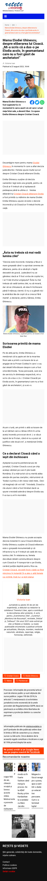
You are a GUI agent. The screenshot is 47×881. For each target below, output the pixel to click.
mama (9, 681)
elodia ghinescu (32, 676)
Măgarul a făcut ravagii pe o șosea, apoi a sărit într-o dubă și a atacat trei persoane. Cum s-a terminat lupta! (37, 790)
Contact (6, 862)
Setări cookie (9, 871)
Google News (32, 749)
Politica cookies (10, 865)
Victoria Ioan (10, 63)
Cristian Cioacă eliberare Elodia (29, 194)
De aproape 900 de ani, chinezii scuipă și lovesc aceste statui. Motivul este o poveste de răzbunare (9, 786)
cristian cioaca (13, 676)
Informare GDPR (10, 868)
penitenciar (23, 681)
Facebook (35, 752)
